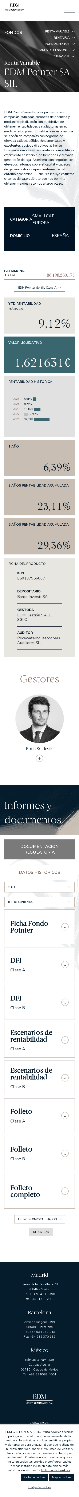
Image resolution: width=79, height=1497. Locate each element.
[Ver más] (39, 758)
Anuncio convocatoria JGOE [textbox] (38, 1219)
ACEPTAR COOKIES (61, 1477)
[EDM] (14, 8)
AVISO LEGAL (39, 1422)
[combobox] (39, 887)
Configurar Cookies (39, 1487)
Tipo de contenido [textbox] (20, 902)
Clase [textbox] (12, 887)
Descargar (41, 1232)
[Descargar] (65, 926)
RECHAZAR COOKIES (34, 1477)
